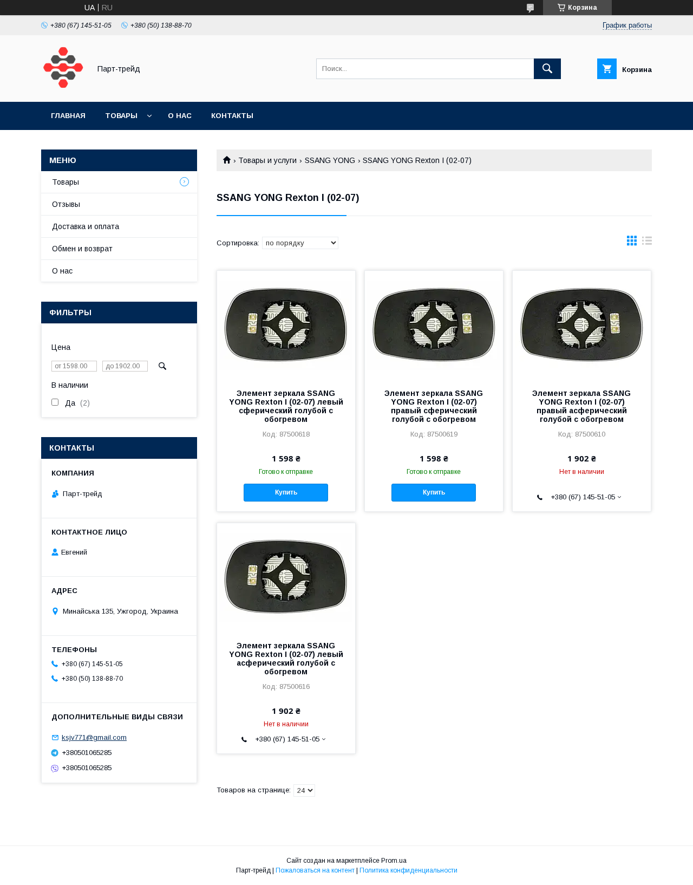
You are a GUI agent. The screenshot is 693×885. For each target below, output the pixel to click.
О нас (180, 116)
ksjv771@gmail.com (94, 737)
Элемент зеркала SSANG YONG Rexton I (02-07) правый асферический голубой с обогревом (581, 406)
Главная (68, 116)
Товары (121, 116)
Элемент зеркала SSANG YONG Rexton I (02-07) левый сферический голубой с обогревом (286, 406)
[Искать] (547, 68)
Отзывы (66, 204)
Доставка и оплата (85, 226)
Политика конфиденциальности (408, 870)
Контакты (232, 116)
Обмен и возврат (82, 248)
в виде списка (647, 243)
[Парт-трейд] (62, 87)
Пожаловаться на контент (315, 870)
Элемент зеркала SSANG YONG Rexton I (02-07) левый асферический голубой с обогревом (286, 658)
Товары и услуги (267, 160)
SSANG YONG (330, 160)
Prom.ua (394, 860)
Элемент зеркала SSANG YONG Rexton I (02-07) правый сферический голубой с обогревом (433, 406)
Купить (286, 492)
